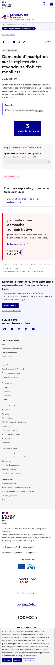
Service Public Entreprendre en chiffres (16, 487)
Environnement (7, 357)
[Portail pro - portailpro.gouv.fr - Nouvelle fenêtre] (27, 581)
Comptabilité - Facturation (12, 348)
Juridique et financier (10, 430)
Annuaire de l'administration (12, 473)
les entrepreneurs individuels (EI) (18, 28)
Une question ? (7, 504)
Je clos (4, 400)
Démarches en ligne (9, 453)
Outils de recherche (9, 469)
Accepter (7, 660)
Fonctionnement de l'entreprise (13, 369)
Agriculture (6, 414)
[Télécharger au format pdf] (9, 42)
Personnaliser (29, 660)
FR (48, 41)
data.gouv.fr (31, 552)
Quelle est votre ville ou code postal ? (22, 155)
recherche (44, 3)
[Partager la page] (19, 42)
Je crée (4, 387)
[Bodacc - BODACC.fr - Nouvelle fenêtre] (27, 617)
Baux (4, 344)
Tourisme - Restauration (11, 434)
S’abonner (9, 305)
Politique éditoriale (9, 483)
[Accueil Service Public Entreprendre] (18, 19)
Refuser (17, 660)
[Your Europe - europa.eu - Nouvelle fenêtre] (27, 566)
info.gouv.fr (28, 547)
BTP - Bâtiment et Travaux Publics (14, 422)
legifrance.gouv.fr (10, 547)
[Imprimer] (14, 42)
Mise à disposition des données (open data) (18, 492)
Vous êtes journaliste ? (10, 496)
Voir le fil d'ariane (8, 34)
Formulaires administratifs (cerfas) (14, 457)
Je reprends (6, 391)
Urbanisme (6, 442)
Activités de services (9, 410)
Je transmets (6, 395)
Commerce (6, 426)
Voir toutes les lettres (10, 310)
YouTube (33, 329)
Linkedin (18, 329)
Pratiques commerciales (11, 373)
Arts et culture (7, 418)
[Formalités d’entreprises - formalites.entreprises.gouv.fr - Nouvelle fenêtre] (27, 593)
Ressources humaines (10, 377)
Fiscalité (5, 365)
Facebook (4, 329)
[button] (23, 42)
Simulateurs (6, 461)
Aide (4, 500)
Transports (6, 438)
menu (51, 5)
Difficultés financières (10, 353)
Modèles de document (10, 465)
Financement (7, 361)
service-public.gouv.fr (11, 552)
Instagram (26, 329)
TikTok (11, 329)
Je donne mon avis (16, 243)
